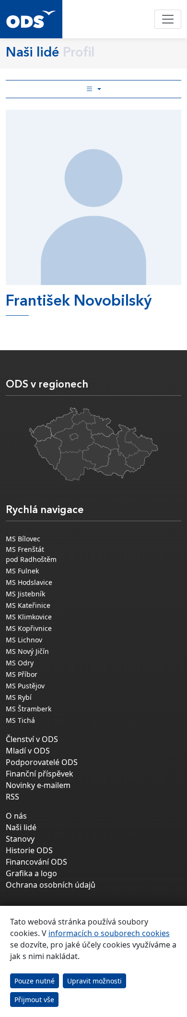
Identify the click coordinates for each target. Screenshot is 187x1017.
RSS (12, 796)
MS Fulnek (22, 570)
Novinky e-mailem (38, 785)
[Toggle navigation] (167, 19)
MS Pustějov (25, 685)
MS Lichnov (24, 639)
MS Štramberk (28, 708)
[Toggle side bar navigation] (93, 89)
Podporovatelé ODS (42, 762)
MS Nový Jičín (27, 651)
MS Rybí (19, 697)
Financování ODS (36, 862)
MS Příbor (21, 674)
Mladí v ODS (28, 750)
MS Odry (20, 662)
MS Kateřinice (28, 605)
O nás (16, 816)
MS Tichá (20, 720)
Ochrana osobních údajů (50, 885)
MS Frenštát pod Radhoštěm (31, 554)
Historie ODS (29, 850)
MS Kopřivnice (29, 628)
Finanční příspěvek (39, 773)
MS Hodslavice (29, 582)
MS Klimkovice (29, 616)
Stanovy (20, 839)
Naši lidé (21, 827)
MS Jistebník (25, 593)
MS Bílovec (23, 538)
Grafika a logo (31, 873)
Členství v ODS (32, 739)
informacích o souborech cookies (109, 933)
